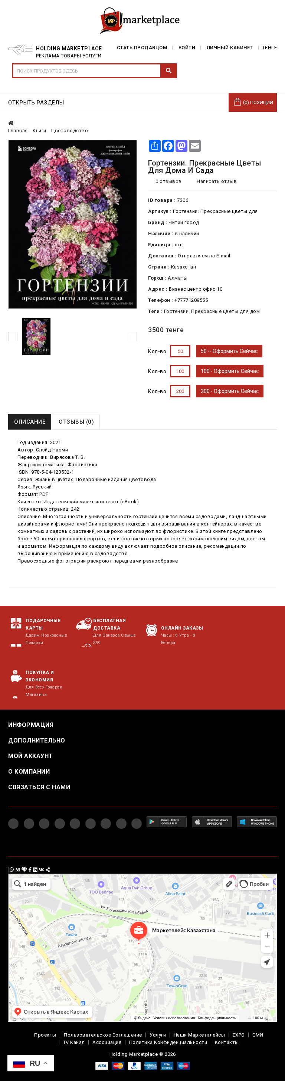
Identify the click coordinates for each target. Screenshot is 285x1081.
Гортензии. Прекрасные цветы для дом (212, 311)
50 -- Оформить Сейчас (229, 351)
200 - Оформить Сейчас (230, 391)
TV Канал (74, 1042)
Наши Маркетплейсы (199, 1035)
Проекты (45, 1035)
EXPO (239, 1035)
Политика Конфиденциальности (168, 1042)
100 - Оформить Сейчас (230, 371)
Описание (29, 421)
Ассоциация (106, 1042)
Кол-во (157, 351)
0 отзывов (168, 181)
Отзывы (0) (76, 421)
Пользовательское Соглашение (103, 1035)
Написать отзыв (216, 181)
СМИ (257, 1035)
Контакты (227, 1042)
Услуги (158, 1035)
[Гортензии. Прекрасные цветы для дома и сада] (36, 337)
